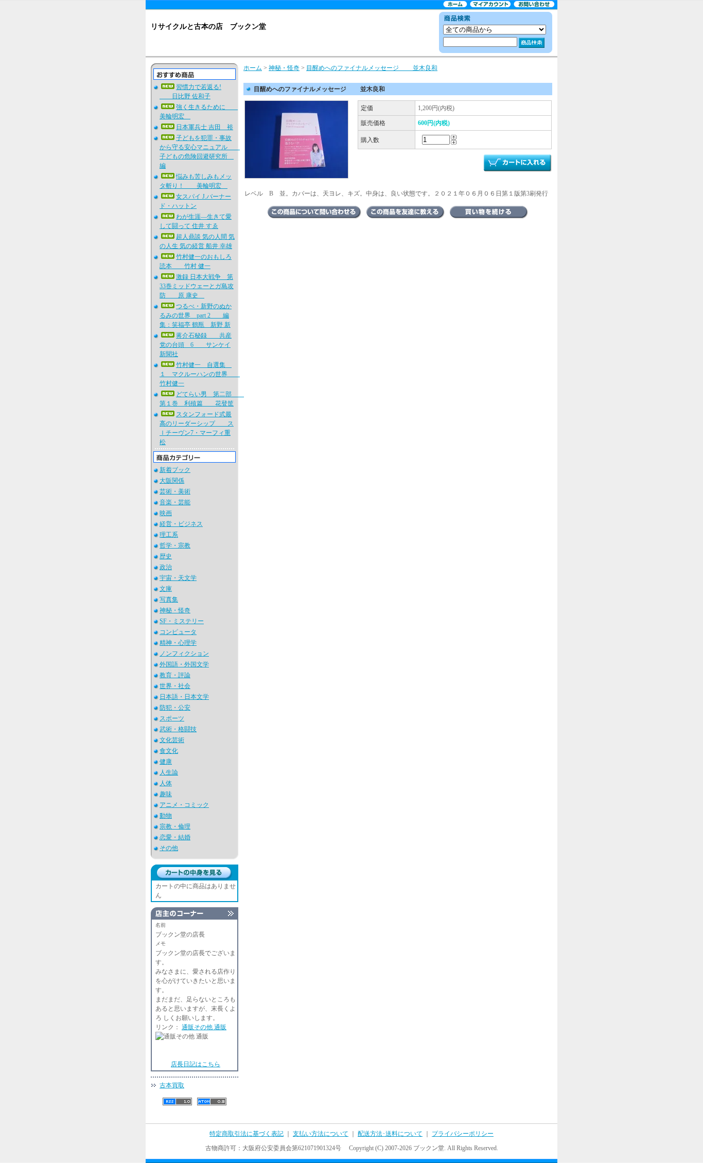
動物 (166, 815)
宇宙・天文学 (178, 578)
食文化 (169, 750)
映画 (166, 513)
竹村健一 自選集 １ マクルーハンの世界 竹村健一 (200, 374)
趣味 (166, 794)
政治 (166, 567)
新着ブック (175, 469)
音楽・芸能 (175, 502)
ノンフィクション (184, 653)
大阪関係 (172, 480)
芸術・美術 (175, 491)
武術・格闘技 (178, 729)
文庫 (166, 588)
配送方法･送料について (390, 1133)
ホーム (252, 68)
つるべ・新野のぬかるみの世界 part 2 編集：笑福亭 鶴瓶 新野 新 (196, 315)
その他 (169, 848)
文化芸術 (172, 740)
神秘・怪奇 (175, 610)
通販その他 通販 (204, 1027)
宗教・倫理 (175, 826)
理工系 (169, 534)
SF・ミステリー (182, 621)
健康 (166, 761)
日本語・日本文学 (184, 696)
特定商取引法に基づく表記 (246, 1133)
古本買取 (172, 1085)
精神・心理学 (178, 642)
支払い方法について (320, 1133)
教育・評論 (175, 675)
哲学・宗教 (175, 545)
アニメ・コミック (184, 804)
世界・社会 (175, 686)
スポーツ (172, 718)
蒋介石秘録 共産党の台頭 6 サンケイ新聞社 (196, 345)
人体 (166, 783)
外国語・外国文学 (184, 664)
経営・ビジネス (181, 523)
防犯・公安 (175, 707)
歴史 (166, 556)
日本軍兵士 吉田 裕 (204, 127)
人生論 (169, 772)
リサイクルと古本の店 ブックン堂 (208, 26)
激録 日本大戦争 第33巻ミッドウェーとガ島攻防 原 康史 (197, 286)
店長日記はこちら (195, 1064)
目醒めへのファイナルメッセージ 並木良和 (371, 68)
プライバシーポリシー (463, 1133)
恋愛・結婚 (175, 837)
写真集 (169, 599)
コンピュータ (178, 632)
